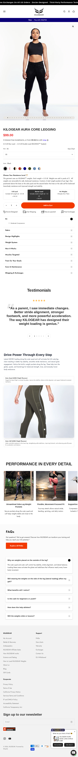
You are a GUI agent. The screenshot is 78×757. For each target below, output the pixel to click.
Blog (4, 669)
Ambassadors (7, 646)
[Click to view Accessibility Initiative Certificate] (39, 729)
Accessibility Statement (11, 703)
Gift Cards (6, 672)
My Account (7, 638)
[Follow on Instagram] (4, 738)
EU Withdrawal (41, 657)
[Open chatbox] (73, 753)
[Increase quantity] (16, 205)
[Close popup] (74, 731)
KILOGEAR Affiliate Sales (12, 650)
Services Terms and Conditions (13, 696)
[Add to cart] (48, 205)
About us (6, 665)
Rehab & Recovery (9, 642)
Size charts (39, 642)
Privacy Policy (8, 684)
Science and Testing (10, 657)
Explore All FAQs (16, 546)
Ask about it (69, 745)
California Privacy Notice (11, 692)
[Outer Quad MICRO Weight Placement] (40, 410)
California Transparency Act (12, 707)
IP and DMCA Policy (10, 699)
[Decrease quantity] (6, 205)
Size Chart (71, 149)
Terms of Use (7, 688)
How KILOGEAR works (11, 653)
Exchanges (39, 650)
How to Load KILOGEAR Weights (14, 661)
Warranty (39, 646)
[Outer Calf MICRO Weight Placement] (44, 429)
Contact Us (39, 653)
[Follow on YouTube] (9, 738)
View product (58, 745)
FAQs (38, 638)
